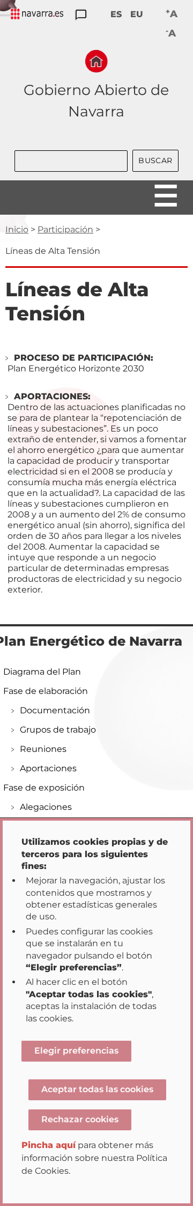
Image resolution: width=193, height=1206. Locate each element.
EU (136, 14)
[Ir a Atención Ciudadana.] (81, 15)
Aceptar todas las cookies (97, 1089)
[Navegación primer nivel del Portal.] (37, 15)
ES (116, 14)
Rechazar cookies (79, 1119)
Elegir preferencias (76, 1051)
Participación (65, 229)
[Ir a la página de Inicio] (96, 61)
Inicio (16, 229)
